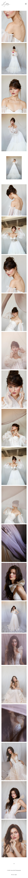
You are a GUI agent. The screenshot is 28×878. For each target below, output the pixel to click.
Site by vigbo (14, 874)
